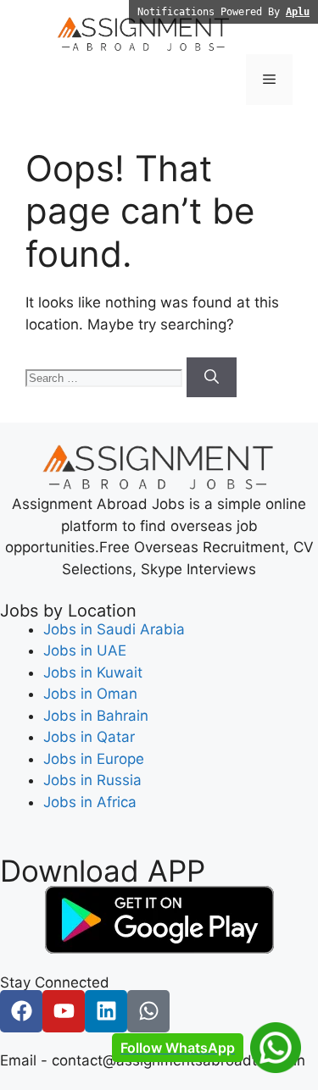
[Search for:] (106, 376)
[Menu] (269, 79)
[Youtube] (63, 1011)
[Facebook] (21, 1011)
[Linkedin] (106, 1011)
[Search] (212, 377)
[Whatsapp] (148, 1011)
